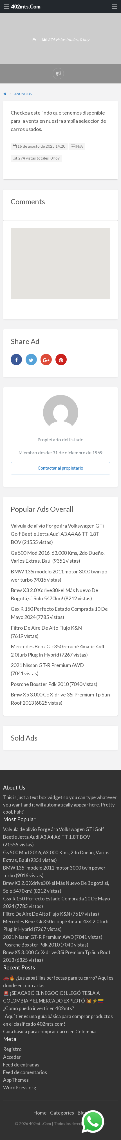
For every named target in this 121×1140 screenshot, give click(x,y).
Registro (12, 1049)
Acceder (12, 1057)
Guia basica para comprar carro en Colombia (49, 1031)
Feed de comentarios (25, 1072)
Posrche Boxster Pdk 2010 (40, 684)
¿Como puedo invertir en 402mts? (38, 1008)
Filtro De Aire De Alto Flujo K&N (46, 628)
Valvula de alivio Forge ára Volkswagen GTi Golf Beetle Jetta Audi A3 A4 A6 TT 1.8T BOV (57, 533)
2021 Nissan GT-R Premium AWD (47, 665)
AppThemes (16, 1080)
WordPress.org (19, 1087)
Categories (62, 1113)
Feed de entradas (21, 1065)
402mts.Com (26, 6)
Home (39, 1113)
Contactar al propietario (60, 467)
